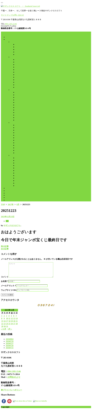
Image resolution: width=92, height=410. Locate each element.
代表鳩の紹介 (11, 188)
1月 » (10, 329)
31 (7, 326)
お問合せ (9, 197)
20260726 (9, 346)
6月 (16, 72)
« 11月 (3, 329)
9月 (16, 47)
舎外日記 (9, 39)
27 (14, 324)
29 (2, 326)
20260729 (9, 341)
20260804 (9, 339)
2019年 (13, 90)
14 (17, 318)
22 (2, 324)
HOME (9, 37)
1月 (16, 59)
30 (5, 326)
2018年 (13, 57)
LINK (8, 195)
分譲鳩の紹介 (11, 191)
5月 (16, 70)
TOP (3, 204)
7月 (16, 75)
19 (12, 321)
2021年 (13, 155)
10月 (17, 49)
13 (14, 318)
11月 (17, 52)
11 (9, 318)
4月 (16, 67)
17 (7, 321)
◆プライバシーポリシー (11, 390)
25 (9, 324)
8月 (16, 44)
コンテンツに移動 (8, 33)
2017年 (13, 42)
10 (7, 318)
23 (5, 324)
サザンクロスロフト (12, 225)
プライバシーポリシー (15, 200)
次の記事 (5, 249)
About (8, 193)
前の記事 (5, 246)
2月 (16, 62)
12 (12, 318)
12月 (17, 54)
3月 (16, 65)
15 (2, 321)
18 (9, 321)
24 (7, 324)
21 (17, 321)
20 (14, 321)
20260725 (9, 348)
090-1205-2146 (11, 24)
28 (17, 324)
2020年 (13, 123)
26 (12, 324)
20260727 (9, 343)
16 (5, 321)
